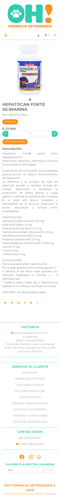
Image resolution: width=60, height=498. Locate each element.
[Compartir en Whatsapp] (37, 303)
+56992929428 (31, 437)
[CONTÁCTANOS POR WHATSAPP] (39, 457)
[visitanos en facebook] (21, 457)
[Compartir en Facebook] (5, 303)
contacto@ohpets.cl (31, 444)
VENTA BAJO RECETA (30, 385)
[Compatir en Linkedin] (31, 303)
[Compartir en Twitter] (12, 303)
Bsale (53, 493)
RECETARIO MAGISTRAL (30, 391)
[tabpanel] (30, 69)
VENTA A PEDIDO (30, 397)
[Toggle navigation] (5, 35)
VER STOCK (10, 121)
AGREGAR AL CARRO (15, 141)
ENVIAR (49, 470)
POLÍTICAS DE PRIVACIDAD (30, 421)
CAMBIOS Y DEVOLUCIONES (30, 403)
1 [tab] (30, 99)
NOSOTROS (30, 372)
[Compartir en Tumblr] (24, 303)
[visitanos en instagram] (31, 457)
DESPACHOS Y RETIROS (30, 378)
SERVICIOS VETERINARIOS (30, 409)
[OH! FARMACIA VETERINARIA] (30, 17)
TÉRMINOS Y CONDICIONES (30, 415)
